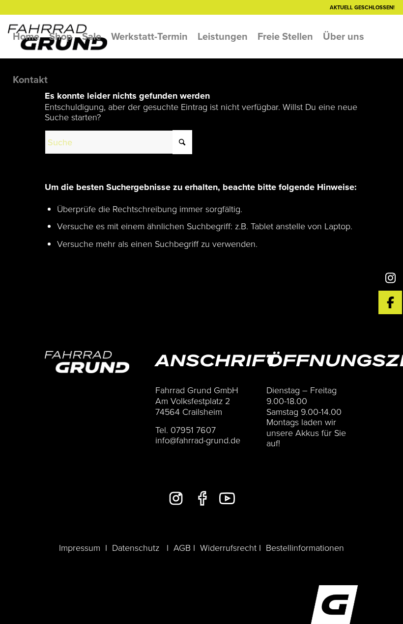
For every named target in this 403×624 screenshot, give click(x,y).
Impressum (79, 547)
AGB (182, 547)
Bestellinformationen (305, 547)
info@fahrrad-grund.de (197, 440)
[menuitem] (26, 36)
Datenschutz (135, 547)
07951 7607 (193, 429)
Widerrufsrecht (228, 547)
